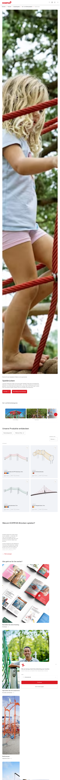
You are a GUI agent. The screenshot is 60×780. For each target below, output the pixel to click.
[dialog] (30, 390)
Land (22, 674)
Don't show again (39, 686)
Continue (39, 682)
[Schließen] (56, 664)
